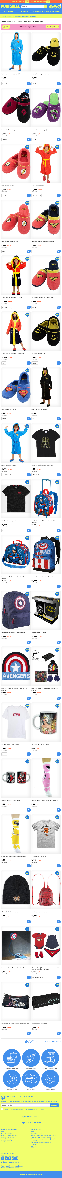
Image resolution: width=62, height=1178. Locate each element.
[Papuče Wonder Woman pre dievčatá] (46, 219)
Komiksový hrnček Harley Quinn (10, 800)
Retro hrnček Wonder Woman (40, 744)
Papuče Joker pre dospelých (39, 130)
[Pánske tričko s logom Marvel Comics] (16, 498)
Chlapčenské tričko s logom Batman (42, 465)
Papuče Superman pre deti (9, 409)
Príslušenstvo (37, 11)
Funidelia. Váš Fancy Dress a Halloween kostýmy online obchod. (10, 6)
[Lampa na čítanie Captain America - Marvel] (16, 945)
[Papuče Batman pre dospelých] (46, 52)
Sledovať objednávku (32, 1123)
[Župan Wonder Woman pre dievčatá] (16, 275)
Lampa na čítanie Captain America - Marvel (14, 968)
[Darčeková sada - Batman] (46, 610)
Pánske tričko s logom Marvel (10, 744)
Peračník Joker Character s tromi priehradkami (15, 1023)
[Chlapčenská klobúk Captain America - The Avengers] (16, 666)
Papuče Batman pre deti (38, 353)
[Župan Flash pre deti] (46, 163)
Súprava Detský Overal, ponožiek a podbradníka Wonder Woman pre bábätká (45, 968)
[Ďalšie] (36, 1041)
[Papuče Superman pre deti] (16, 387)
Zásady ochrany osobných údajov (41, 1137)
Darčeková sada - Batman (39, 632)
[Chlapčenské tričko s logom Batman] (46, 443)
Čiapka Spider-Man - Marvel (9, 912)
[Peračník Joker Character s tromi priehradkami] (16, 1001)
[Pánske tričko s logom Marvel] (16, 722)
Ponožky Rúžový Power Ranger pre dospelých (45, 800)
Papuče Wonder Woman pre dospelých (42, 297)
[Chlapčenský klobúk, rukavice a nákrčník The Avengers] (46, 666)
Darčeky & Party (52, 11)
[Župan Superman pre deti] (16, 443)
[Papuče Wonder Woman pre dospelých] (46, 275)
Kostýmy (23, 11)
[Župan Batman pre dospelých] (46, 387)
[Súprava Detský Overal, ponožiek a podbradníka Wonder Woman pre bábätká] (46, 945)
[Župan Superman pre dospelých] (16, 52)
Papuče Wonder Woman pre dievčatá (42, 241)
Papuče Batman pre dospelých (40, 74)
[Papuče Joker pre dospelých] (46, 107)
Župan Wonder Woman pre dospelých (12, 353)
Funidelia (3, 16)
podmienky (36, 1109)
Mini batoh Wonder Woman (39, 912)
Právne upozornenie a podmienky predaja (44, 1135)
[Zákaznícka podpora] (55, 7)
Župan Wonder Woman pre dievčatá (12, 297)
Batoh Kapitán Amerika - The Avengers (13, 632)
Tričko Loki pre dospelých (38, 856)
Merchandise (10, 16)
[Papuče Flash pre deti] (16, 163)
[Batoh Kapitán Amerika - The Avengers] (16, 610)
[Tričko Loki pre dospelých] (46, 834)
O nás (33, 1148)
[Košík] (59, 7)
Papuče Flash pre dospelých (9, 241)
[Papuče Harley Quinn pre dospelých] (16, 107)
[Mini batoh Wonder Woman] (46, 890)
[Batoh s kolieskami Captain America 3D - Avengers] (46, 498)
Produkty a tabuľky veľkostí (9, 1135)
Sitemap (33, 1144)
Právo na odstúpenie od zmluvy (41, 1142)
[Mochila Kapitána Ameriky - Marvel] (46, 554)
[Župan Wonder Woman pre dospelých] (16, 331)
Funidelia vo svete (36, 1134)
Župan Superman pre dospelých (10, 74)
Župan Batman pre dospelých (40, 409)
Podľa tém (8, 11)
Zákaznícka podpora (32, 1117)
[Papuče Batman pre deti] (46, 331)
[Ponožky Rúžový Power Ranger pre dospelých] (46, 778)
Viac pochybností (6, 1141)
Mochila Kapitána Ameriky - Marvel (42, 577)
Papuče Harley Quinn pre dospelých (12, 130)
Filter (7, 27)
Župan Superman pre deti (8, 465)
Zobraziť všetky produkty (53, 1041)
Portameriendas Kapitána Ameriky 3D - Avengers (13, 577)
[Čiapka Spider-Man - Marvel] (16, 890)
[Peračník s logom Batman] (46, 1001)
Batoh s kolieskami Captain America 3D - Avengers (43, 521)
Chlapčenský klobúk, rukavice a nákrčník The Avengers (44, 689)
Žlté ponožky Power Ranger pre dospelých (13, 856)
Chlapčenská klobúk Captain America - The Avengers (14, 689)
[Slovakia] (2, 1158)
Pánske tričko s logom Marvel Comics (12, 521)
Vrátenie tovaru (6, 1139)
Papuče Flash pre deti (7, 185)
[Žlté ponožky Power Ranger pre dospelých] (16, 834)
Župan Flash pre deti (37, 185)
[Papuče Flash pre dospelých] (16, 219)
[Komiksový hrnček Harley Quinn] (16, 778)
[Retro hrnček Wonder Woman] (46, 722)
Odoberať (54, 1105)
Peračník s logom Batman (39, 1023)
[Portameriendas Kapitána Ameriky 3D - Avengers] (16, 554)
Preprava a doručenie (7, 1137)
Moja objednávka (6, 1134)
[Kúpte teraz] (29, 83)
